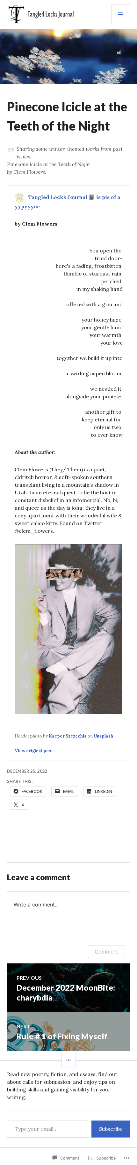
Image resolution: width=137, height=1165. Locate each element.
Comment (106, 951)
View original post (34, 751)
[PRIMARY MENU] (120, 14)
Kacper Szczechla (68, 736)
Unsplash (103, 736)
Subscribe (111, 1129)
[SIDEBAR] (68, 1060)
